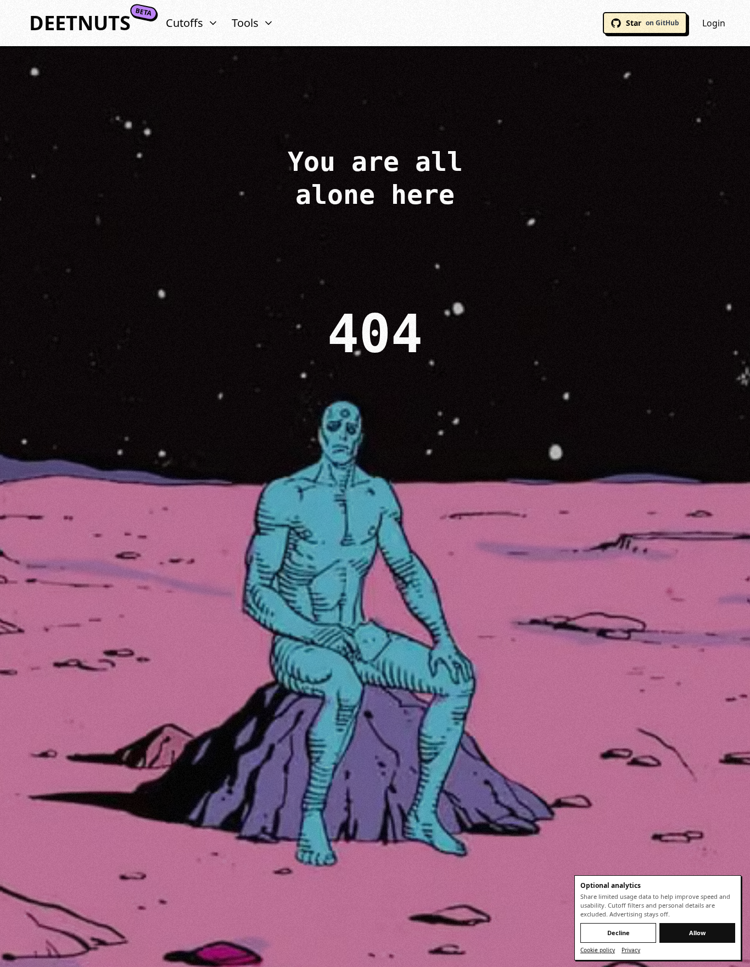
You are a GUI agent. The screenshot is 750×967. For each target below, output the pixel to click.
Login (713, 23)
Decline (618, 933)
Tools (245, 22)
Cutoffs (184, 22)
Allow (697, 933)
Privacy (631, 950)
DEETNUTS (80, 23)
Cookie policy (597, 950)
